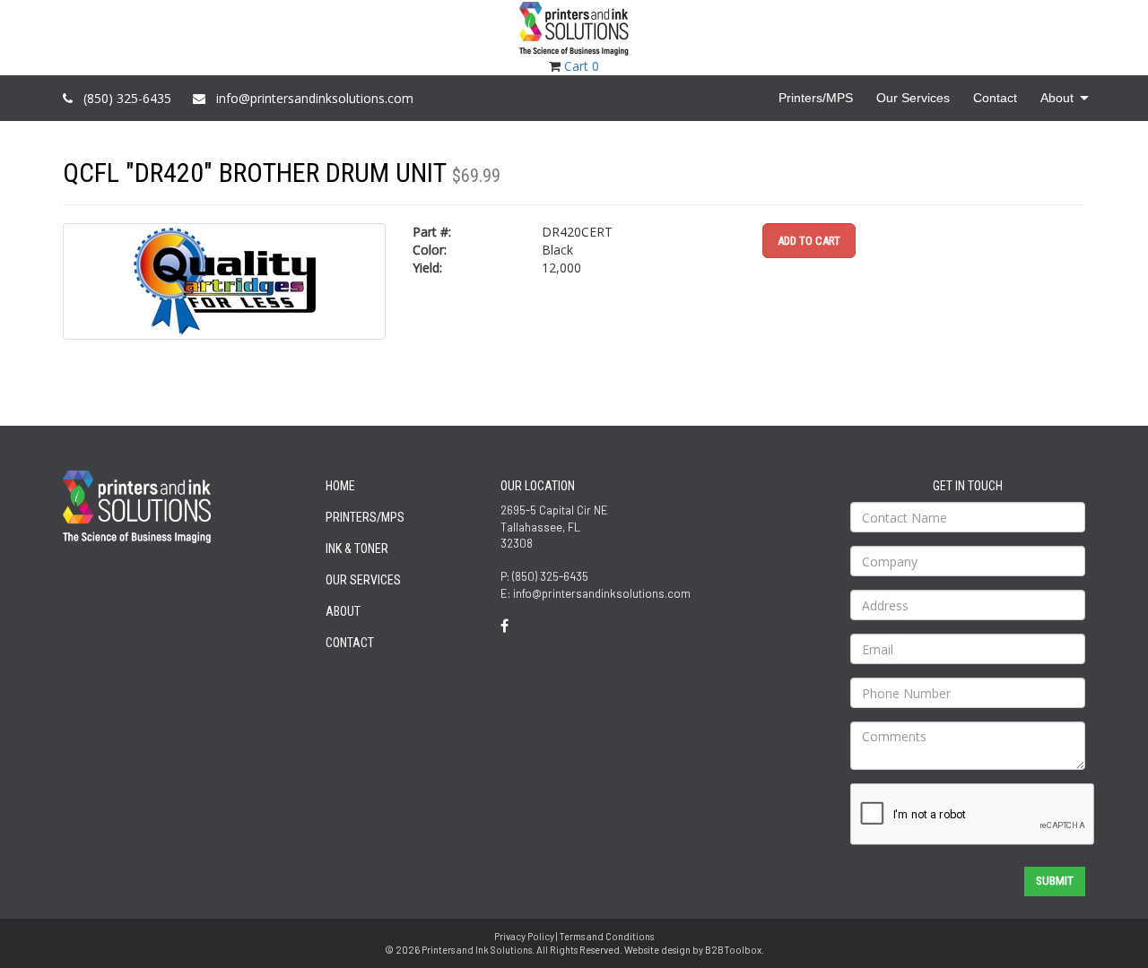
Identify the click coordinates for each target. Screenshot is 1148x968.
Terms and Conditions (606, 936)
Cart (581, 65)
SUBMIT (1055, 880)
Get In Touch (968, 486)
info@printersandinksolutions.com (314, 98)
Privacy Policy (524, 936)
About (343, 611)
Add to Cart (809, 240)
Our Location (537, 486)
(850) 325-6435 (127, 98)
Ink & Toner (357, 548)
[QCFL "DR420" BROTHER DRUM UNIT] (224, 281)
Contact (350, 642)
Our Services (363, 580)
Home (340, 486)
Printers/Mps (365, 517)
